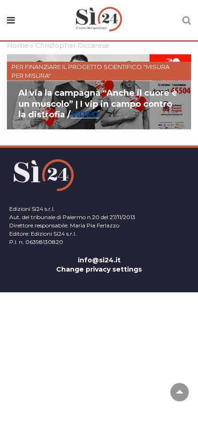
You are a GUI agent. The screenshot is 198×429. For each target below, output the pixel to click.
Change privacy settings (99, 269)
